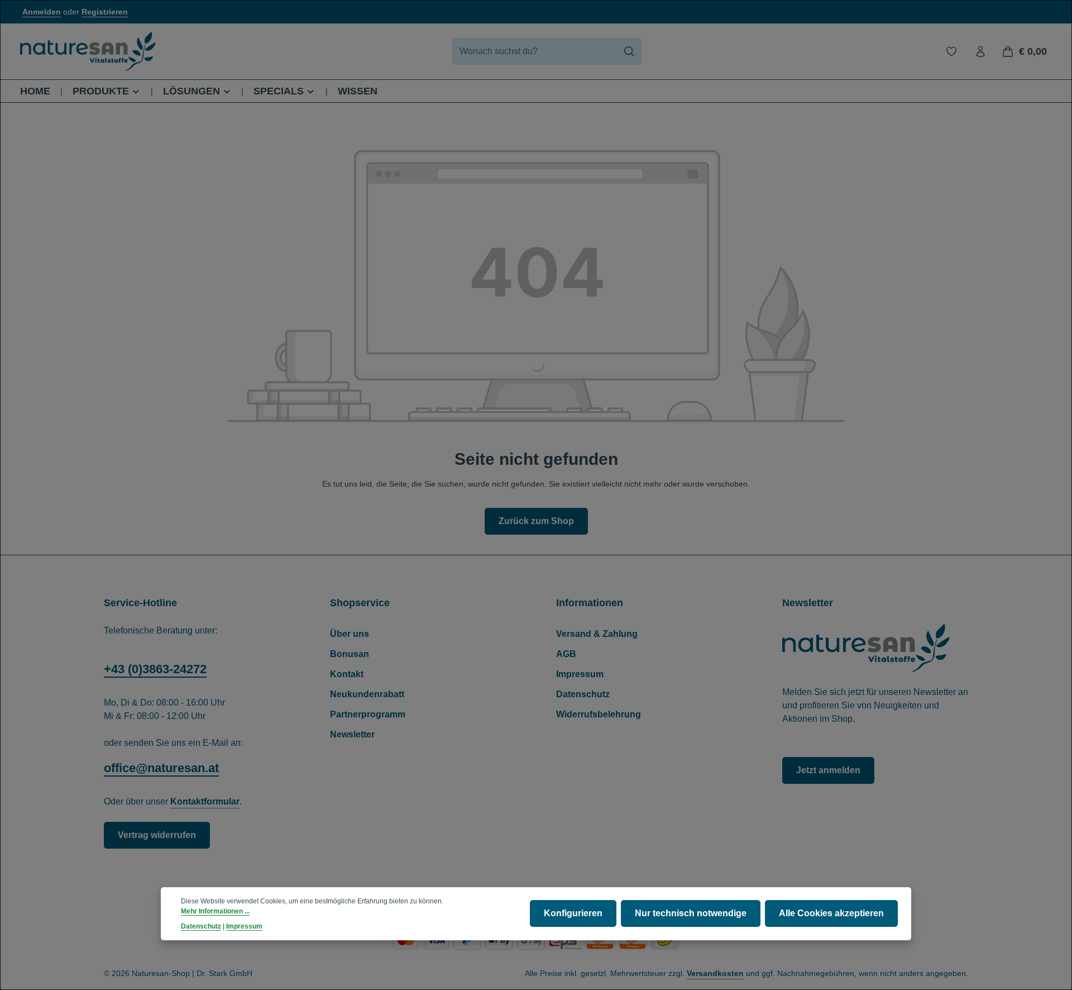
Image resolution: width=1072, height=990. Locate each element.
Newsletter (352, 734)
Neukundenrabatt (367, 694)
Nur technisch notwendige (690, 913)
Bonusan (349, 654)
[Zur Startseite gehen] (88, 51)
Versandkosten (715, 973)
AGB (566, 654)
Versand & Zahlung (597, 634)
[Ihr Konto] (980, 51)
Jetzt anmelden (828, 770)
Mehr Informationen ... (215, 912)
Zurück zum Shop (536, 521)
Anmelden (41, 11)
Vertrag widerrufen (157, 835)
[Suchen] (630, 51)
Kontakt (346, 674)
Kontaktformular (205, 801)
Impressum (580, 674)
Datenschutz (583, 694)
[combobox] (535, 51)
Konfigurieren (573, 913)
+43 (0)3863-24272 (155, 669)
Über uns (349, 634)
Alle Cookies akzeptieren (831, 913)
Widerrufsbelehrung (598, 714)
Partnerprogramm (367, 714)
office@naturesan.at (161, 768)
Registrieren (105, 11)
